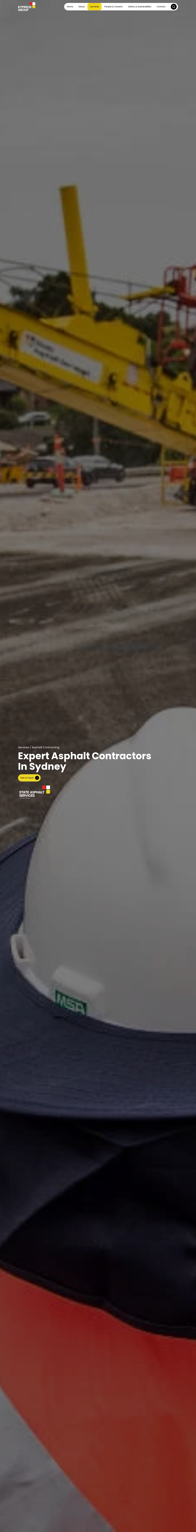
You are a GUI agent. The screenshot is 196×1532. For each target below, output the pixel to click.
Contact (161, 6)
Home (70, 6)
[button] (174, 7)
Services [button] (94, 6)
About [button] (81, 6)
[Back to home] (26, 6)
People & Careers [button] (113, 6)
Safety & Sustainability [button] (139, 6)
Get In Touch (27, 777)
